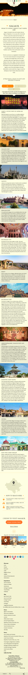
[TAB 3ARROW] (14, 89)
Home (2, 19)
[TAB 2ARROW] (8, 86)
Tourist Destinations (8, 19)
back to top (22, 668)
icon (5, 540)
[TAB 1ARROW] (20, 86)
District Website (14, 526)
